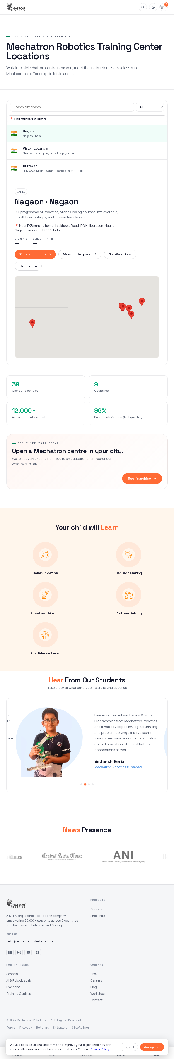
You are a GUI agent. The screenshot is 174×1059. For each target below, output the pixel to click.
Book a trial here (32, 254)
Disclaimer (81, 1028)
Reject (128, 1047)
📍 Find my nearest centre (28, 119)
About (94, 974)
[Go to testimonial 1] (81, 784)
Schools (12, 974)
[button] (32, 323)
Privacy (25, 1028)
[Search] (143, 7)
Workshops (98, 994)
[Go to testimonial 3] (89, 784)
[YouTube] (28, 952)
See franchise (139, 478)
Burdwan (30, 166)
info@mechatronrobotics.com (29, 941)
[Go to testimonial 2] (85, 784)
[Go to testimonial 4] (93, 784)
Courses (96, 909)
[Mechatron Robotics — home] (16, 7)
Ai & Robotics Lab (18, 980)
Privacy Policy (99, 1049)
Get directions (120, 254)
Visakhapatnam (35, 148)
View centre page (77, 254)
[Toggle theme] (153, 7)
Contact (96, 1000)
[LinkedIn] (10, 952)
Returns (42, 1028)
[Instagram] (19, 952)
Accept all (152, 1047)
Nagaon (29, 131)
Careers (96, 980)
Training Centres (18, 994)
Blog (93, 987)
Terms (10, 1028)
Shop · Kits (97, 916)
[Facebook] (37, 952)
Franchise (13, 987)
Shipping (60, 1028)
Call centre (28, 266)
